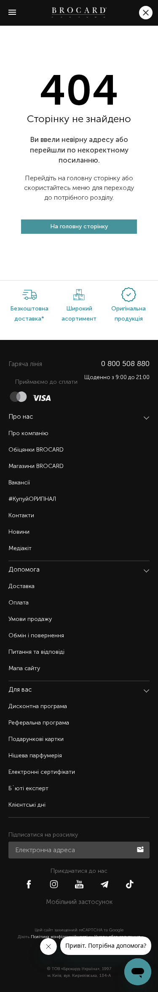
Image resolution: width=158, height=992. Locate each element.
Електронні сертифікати (41, 771)
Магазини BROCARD (36, 466)
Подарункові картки (36, 739)
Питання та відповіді (36, 651)
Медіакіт (20, 548)
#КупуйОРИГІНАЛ (32, 499)
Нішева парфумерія (35, 755)
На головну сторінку (79, 226)
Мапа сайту (24, 668)
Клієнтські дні (27, 804)
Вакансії (19, 482)
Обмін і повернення (36, 635)
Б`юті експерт (28, 788)
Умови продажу (30, 619)
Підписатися (141, 849)
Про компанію (28, 433)
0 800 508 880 (125, 363)
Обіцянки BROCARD (36, 449)
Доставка (21, 586)
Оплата (18, 602)
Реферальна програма (38, 722)
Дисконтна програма (37, 706)
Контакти (21, 515)
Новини (18, 531)
